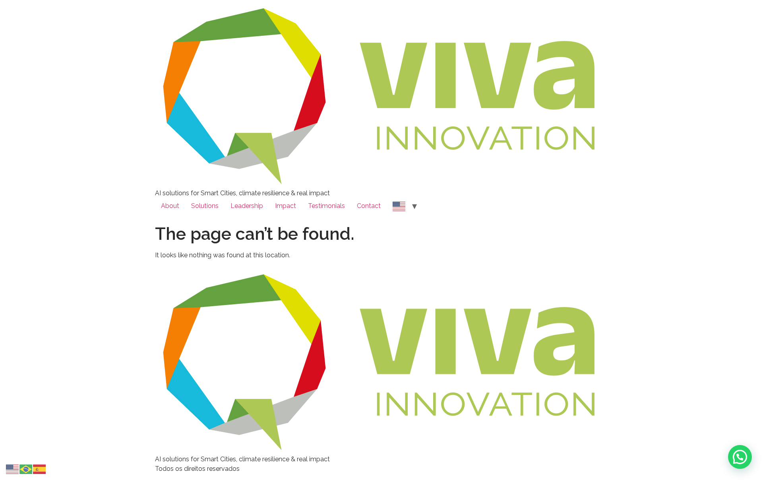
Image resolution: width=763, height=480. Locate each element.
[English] (399, 206)
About (170, 206)
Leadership (246, 206)
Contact (369, 206)
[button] (740, 457)
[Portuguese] (26, 468)
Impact (285, 206)
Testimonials (326, 206)
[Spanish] (39, 468)
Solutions (205, 206)
